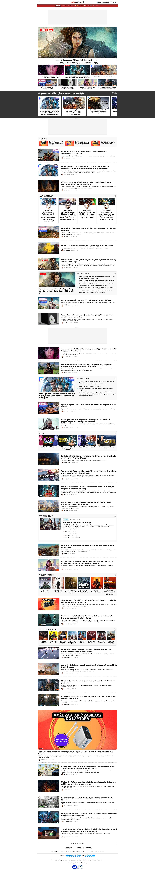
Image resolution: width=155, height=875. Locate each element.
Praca (95, 860)
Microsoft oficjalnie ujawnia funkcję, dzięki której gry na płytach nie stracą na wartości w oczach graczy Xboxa (67, 84)
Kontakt (98, 860)
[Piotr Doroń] (99, 85)
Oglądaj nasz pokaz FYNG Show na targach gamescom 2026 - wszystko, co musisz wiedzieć (47, 84)
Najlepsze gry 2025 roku (82, 851)
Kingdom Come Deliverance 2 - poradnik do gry (111, 637)
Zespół (91, 860)
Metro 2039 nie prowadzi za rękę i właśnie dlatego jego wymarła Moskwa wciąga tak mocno (98, 105)
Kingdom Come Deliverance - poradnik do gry (62, 637)
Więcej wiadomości (77, 843)
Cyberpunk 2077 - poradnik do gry (53, 637)
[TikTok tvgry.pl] (88, 856)
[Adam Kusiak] (66, 73)
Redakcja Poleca (77, 196)
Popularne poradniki (77, 630)
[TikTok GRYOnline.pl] (73, 856)
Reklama (87, 860)
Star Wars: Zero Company (84, 584)
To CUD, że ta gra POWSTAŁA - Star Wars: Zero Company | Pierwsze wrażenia (67, 442)
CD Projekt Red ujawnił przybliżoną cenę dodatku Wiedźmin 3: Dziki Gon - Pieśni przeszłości (107, 84)
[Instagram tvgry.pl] (90, 856)
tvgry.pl (77, 433)
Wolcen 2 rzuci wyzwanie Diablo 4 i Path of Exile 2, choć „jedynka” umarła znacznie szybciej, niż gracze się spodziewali (77, 186)
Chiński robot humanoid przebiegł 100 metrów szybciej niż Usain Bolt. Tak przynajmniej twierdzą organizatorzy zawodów (77, 653)
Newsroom (64, 5)
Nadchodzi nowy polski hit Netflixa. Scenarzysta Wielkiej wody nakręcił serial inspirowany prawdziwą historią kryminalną (77, 620)
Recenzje (81, 5)
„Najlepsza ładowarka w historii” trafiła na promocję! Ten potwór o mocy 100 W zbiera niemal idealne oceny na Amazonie (77, 143)
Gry (68, 5)
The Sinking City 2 (45, 584)
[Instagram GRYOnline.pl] (69, 856)
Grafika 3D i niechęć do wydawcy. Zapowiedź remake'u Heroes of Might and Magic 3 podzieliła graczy (77, 669)
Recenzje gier (96, 274)
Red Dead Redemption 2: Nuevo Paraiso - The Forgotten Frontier (110, 586)
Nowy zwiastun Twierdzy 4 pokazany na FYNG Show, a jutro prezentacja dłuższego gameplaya (77, 232)
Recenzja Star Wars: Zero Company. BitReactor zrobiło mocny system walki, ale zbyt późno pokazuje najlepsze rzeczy (77, 71)
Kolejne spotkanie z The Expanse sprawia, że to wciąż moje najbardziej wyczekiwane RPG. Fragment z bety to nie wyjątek (48, 210)
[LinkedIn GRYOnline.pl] (78, 856)
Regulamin (56, 860)
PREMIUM (58, 5)
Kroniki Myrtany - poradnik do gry (91, 637)
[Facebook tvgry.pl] (94, 856)
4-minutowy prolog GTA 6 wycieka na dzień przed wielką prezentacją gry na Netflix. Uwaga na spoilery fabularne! (51, 71)
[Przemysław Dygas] (93, 73)
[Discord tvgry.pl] (92, 856)
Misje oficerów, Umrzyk (70, 531)
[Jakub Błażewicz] (79, 85)
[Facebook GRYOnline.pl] (67, 856)
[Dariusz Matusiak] (40, 57)
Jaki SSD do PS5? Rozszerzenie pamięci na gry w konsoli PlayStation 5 (95, 392)
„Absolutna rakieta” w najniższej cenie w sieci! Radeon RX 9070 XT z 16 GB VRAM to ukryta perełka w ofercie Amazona (51, 143)
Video (94, 5)
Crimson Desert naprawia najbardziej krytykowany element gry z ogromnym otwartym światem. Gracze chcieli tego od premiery (77, 368)
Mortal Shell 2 (58, 584)
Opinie (85, 5)
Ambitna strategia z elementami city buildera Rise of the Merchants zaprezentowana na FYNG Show (77, 155)
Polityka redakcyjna (63, 860)
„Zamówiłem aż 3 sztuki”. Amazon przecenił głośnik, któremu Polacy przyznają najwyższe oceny (103, 143)
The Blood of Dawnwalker (97, 584)
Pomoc (102, 860)
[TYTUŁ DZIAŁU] (77, 575)
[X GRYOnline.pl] (71, 856)
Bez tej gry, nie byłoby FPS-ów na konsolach (106, 442)
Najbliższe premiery (99, 851)
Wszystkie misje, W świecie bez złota (73, 537)
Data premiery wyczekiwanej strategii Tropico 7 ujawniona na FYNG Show (77, 303)
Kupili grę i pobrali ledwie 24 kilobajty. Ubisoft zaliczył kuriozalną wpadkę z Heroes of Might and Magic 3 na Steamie (77, 817)
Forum (98, 5)
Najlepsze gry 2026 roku (71, 851)
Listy (76, 5)
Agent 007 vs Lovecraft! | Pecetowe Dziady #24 (48, 442)
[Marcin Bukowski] (59, 85)
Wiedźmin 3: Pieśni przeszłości (58, 851)
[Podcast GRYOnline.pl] (75, 856)
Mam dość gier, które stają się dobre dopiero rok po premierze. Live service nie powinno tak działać (87, 210)
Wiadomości (68, 848)
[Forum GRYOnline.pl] (80, 856)
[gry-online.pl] (77, 2)
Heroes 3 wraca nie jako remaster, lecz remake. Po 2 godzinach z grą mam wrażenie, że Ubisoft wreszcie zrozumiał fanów (104, 71)
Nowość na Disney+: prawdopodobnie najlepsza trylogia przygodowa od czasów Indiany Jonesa (77, 549)
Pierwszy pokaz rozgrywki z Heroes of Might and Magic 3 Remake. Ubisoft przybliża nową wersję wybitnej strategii (77, 506)
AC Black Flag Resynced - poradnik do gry (77, 529)
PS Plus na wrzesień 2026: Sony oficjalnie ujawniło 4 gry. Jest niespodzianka (77, 248)
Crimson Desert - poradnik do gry (101, 637)
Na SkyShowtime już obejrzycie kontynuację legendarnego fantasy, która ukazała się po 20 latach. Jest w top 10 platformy (77, 459)
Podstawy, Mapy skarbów (70, 529)
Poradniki (90, 5)
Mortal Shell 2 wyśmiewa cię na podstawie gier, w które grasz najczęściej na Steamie (77, 802)
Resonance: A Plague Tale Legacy (71, 585)
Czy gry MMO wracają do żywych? (87, 441)
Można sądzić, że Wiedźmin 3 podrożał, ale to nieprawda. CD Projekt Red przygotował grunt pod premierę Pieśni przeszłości (77, 423)
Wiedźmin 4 (91, 851)
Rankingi (72, 5)
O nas (52, 860)
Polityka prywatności (72, 860)
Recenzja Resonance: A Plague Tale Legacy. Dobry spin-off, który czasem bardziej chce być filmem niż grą (77, 45)
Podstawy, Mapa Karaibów (71, 533)
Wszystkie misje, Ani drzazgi (71, 535)
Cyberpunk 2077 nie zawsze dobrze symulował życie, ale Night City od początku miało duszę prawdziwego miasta (106, 210)
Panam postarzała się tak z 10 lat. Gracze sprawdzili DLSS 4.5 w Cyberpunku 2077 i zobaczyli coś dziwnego (77, 700)
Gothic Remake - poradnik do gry (43, 637)
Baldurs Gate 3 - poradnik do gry (82, 637)
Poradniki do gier (77, 516)
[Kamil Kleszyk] (40, 73)
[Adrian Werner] (40, 85)
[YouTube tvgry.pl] (85, 856)
